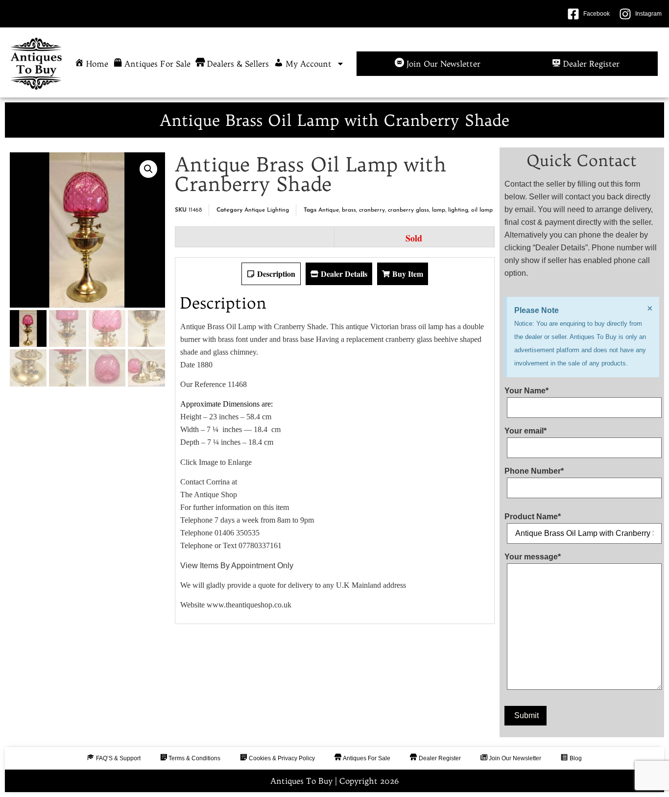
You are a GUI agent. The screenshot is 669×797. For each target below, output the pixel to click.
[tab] (271, 274)
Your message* (532, 557)
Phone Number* (534, 471)
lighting (458, 210)
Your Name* (526, 391)
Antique (328, 210)
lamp (438, 210)
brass (349, 210)
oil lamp (482, 210)
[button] (148, 169)
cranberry (372, 210)
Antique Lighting (266, 210)
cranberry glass (408, 210)
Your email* (525, 431)
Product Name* (532, 517)
